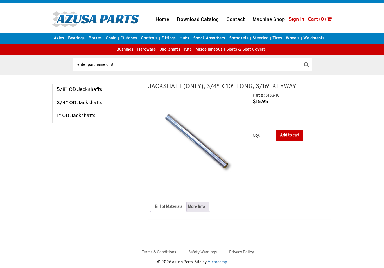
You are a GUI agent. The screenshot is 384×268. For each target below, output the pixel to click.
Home (162, 19)
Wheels (292, 38)
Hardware (146, 50)
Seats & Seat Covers (246, 50)
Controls (149, 38)
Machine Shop (268, 19)
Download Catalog (198, 19)
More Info (196, 207)
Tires (277, 38)
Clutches (128, 38)
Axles (59, 38)
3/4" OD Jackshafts (80, 103)
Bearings (76, 38)
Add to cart (289, 135)
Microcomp (217, 262)
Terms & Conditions (159, 252)
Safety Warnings (202, 252)
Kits (188, 50)
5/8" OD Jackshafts (79, 90)
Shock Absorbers (209, 38)
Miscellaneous (209, 50)
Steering (260, 38)
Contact (235, 19)
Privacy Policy (241, 252)
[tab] (169, 207)
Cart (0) (317, 19)
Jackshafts (170, 50)
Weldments (313, 38)
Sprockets (239, 38)
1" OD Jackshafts (76, 116)
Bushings (124, 50)
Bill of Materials (168, 207)
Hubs (184, 38)
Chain (111, 38)
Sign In (296, 19)
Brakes (95, 38)
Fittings (168, 38)
